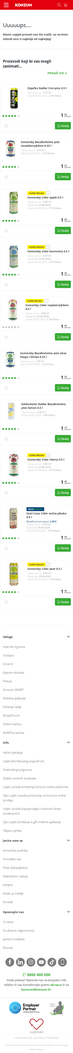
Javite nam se (13, 840)
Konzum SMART (13, 690)
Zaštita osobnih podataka (19, 778)
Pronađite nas (12, 859)
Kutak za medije (13, 893)
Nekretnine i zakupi (15, 876)
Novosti (8, 948)
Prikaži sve (55, 73)
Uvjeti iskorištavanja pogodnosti (23, 761)
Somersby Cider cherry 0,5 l (45, 459)
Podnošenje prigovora (17, 770)
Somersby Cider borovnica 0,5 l (48, 251)
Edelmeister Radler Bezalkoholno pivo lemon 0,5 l (43, 406)
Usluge (8, 637)
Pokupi (7, 681)
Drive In (8, 664)
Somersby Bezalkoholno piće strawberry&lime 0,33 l (40, 144)
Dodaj (64, 126)
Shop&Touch (11, 715)
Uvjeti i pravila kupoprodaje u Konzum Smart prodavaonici (32, 811)
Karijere (8, 885)
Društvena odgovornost (18, 930)
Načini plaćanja (12, 752)
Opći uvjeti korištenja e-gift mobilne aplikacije (32, 822)
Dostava (8, 655)
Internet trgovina (14, 647)
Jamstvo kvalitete (14, 939)
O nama (8, 922)
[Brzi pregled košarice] (68, 5)
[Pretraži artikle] (59, 5)
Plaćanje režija (12, 707)
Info (6, 742)
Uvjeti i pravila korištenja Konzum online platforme (35, 787)
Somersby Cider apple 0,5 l (45, 197)
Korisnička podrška (15, 850)
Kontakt (8, 902)
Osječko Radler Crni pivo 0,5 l (47, 88)
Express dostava (13, 672)
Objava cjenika (12, 830)
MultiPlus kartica (13, 733)
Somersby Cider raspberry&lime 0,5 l (47, 307)
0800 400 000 (38, 974)
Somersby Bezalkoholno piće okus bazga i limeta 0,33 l (43, 355)
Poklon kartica (12, 724)
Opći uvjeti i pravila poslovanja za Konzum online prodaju (34, 797)
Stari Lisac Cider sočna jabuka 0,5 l (46, 515)
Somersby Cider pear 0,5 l (44, 569)
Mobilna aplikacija (14, 698)
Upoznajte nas (13, 912)
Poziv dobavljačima (15, 868)
